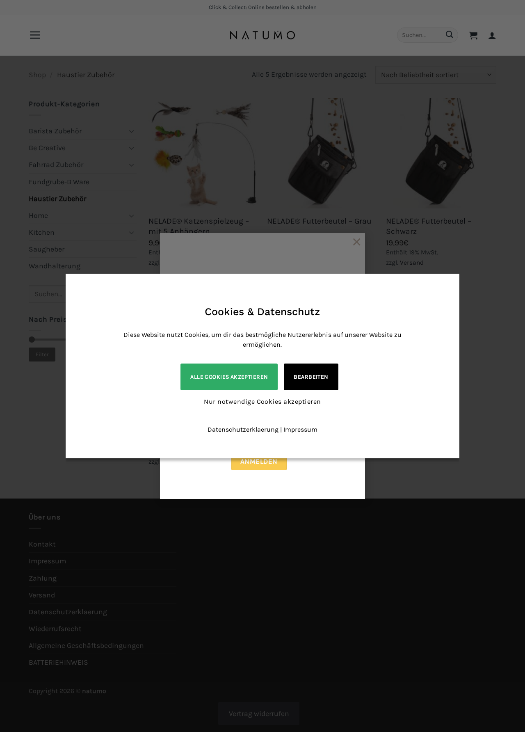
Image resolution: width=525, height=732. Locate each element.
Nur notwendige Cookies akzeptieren (262, 401)
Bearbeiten (311, 376)
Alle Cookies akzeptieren (229, 376)
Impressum (300, 429)
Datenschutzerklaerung (243, 429)
